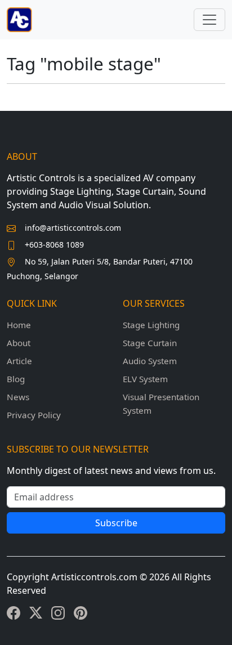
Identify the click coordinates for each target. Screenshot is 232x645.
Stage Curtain (150, 342)
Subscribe (116, 523)
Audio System (150, 360)
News (18, 396)
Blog (16, 378)
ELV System (145, 378)
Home (19, 324)
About (18, 342)
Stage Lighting (151, 324)
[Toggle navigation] (209, 19)
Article (19, 360)
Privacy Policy (34, 414)
